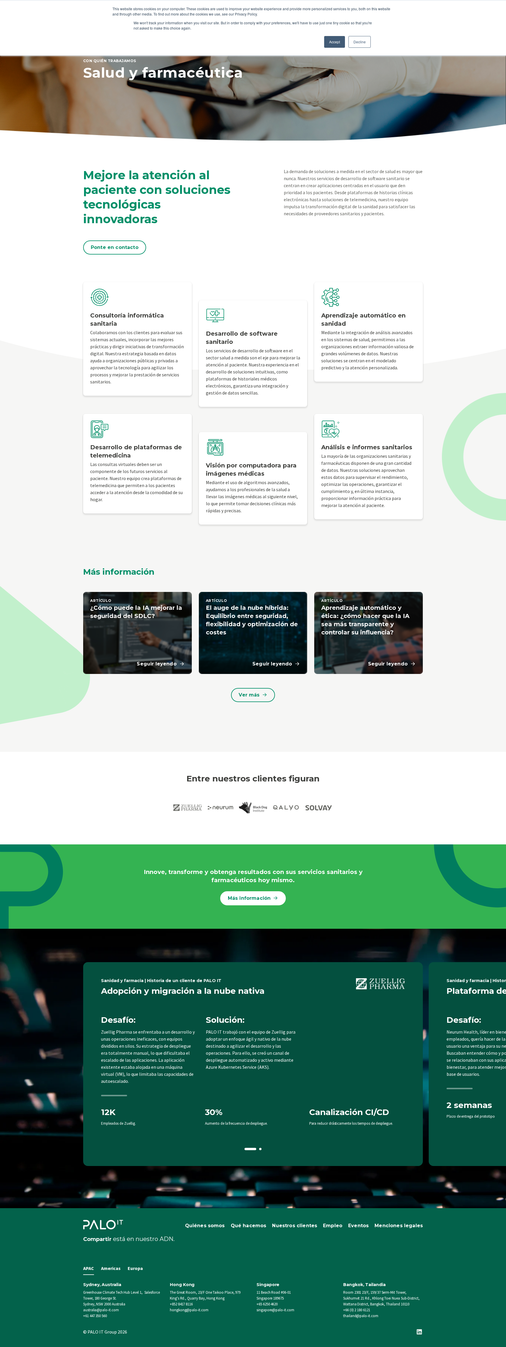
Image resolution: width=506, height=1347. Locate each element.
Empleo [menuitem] (332, 1225)
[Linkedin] (419, 1331)
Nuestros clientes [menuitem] (294, 1225)
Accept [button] (334, 41)
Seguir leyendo (156, 664)
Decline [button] (359, 41)
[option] (253, 1064)
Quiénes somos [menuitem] (205, 1225)
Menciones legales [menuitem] (399, 1225)
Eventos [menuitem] (358, 1225)
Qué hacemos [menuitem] (248, 1225)
